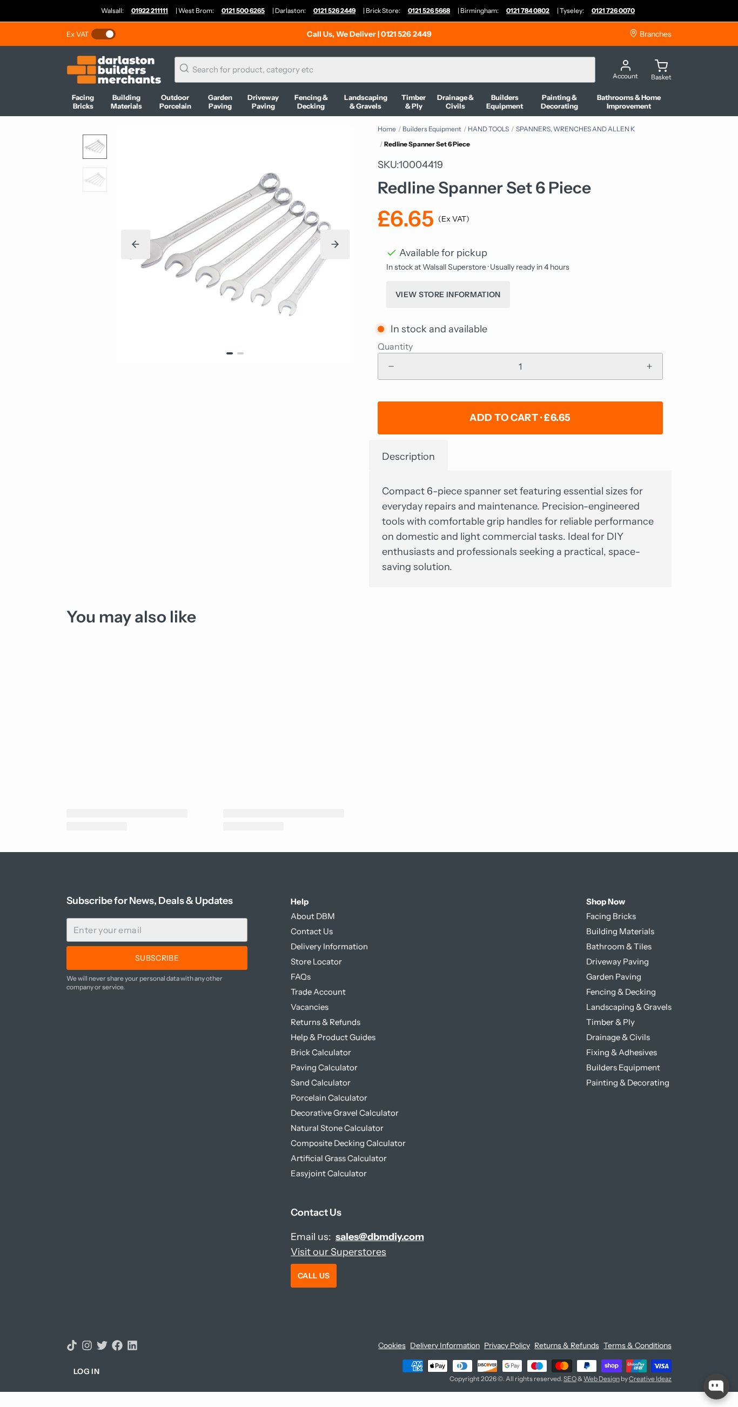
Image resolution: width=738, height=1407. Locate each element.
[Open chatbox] (716, 1386)
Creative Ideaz (650, 1379)
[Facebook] (117, 1345)
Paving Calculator (324, 1067)
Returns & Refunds (325, 1022)
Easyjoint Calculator (329, 1173)
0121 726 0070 (613, 10)
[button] (520, 417)
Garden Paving (613, 976)
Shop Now (605, 901)
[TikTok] (71, 1345)
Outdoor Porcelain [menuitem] (175, 101)
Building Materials (620, 931)
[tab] (408, 455)
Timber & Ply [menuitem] (413, 101)
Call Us (314, 1276)
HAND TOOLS (488, 129)
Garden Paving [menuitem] (220, 101)
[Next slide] (335, 244)
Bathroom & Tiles (619, 946)
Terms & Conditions (637, 1345)
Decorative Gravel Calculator (345, 1113)
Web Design (601, 1379)
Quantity (395, 346)
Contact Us (312, 931)
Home (387, 129)
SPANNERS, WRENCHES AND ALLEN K (575, 129)
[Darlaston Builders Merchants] (114, 70)
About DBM (313, 916)
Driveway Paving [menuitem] (263, 101)
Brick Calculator (321, 1052)
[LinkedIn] (132, 1345)
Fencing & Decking (621, 992)
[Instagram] (87, 1345)
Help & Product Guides (333, 1037)
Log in (86, 1371)
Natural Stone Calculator (337, 1128)
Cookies (392, 1345)
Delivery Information (329, 946)
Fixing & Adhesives (621, 1052)
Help (299, 901)
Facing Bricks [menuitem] (83, 101)
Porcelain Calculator (329, 1098)
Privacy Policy (507, 1345)
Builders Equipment (431, 129)
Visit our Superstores (338, 1252)
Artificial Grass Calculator (339, 1158)
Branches (655, 34)
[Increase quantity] (649, 366)
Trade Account (318, 992)
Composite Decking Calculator (348, 1143)
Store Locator (316, 961)
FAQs (301, 976)
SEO (569, 1379)
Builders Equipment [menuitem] (504, 101)
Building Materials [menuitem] (126, 101)
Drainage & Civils (618, 1037)
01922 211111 (149, 10)
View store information (448, 294)
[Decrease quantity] (391, 366)
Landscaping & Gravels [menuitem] (365, 101)
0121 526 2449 (334, 10)
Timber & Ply (610, 1022)
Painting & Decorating (627, 1082)
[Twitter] (102, 1345)
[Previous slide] (135, 244)
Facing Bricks (611, 916)
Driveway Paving (617, 961)
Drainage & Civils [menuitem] (455, 101)
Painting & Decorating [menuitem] (559, 101)
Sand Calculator (321, 1082)
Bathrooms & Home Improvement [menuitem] (629, 101)
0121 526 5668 (429, 10)
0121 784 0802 (527, 10)
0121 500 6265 (243, 10)
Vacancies (309, 1007)
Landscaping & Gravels (629, 1007)
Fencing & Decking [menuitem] (311, 101)
